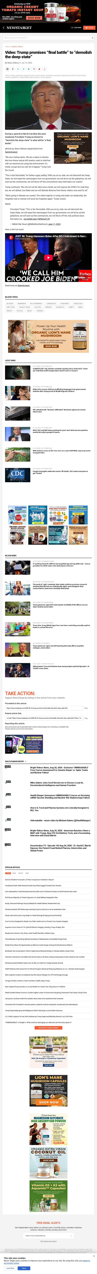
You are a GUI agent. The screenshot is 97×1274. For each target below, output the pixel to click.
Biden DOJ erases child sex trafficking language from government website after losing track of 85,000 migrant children (59, 390)
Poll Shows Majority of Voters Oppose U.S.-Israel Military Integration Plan (31, 897)
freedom (8, 77)
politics (37, 77)
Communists (40, 75)
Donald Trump (75, 75)
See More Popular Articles (48, 1028)
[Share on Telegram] (23, 69)
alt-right (12, 75)
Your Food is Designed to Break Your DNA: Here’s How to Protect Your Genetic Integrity (36, 921)
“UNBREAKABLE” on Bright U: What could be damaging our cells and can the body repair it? (38, 1022)
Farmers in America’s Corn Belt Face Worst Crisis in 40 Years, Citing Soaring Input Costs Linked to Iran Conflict (44, 957)
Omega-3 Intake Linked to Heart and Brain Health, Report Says (27, 981)
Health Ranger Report (14, 761)
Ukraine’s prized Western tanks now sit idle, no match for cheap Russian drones (34, 963)
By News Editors (12, 63)
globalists (15, 77)
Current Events (17, 47)
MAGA (27, 77)
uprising (48, 77)
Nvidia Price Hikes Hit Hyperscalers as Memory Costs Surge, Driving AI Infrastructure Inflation (38, 945)
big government (29, 75)
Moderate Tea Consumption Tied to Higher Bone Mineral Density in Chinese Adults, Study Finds (39, 951)
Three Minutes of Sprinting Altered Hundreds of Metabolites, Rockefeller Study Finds (36, 939)
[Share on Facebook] (13, 69)
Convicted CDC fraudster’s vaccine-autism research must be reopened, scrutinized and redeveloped (41, 1004)
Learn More (10, 1268)
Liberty (21, 77)
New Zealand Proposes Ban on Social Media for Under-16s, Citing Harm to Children (35, 987)
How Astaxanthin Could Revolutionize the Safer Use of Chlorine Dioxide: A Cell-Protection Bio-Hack (41, 891)
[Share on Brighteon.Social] (7, 69)
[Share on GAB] (29, 69)
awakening (19, 75)
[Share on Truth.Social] (34, 69)
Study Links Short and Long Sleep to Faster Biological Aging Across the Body (33, 915)
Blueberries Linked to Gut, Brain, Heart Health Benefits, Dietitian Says (29, 933)
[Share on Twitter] (18, 69)
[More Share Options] (44, 69)
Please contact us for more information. (19, 729)
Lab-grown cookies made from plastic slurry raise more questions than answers (34, 999)
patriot (32, 77)
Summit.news (11, 152)
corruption (57, 75)
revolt (42, 77)
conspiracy (49, 75)
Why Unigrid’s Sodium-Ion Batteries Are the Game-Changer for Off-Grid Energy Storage (36, 975)
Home (7, 47)
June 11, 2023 (54, 224)
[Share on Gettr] (39, 69)
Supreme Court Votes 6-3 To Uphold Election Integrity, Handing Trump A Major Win (35, 927)
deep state (65, 75)
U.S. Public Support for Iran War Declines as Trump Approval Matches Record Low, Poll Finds (38, 1016)
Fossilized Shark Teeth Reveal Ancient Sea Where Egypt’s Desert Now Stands (33, 886)
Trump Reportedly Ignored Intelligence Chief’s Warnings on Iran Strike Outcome (33, 1011)
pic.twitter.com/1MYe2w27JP (37, 219)
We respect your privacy (49, 1241)
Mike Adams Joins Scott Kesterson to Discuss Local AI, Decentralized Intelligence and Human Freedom (56, 784)
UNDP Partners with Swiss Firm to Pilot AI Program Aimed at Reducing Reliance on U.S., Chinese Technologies (44, 969)
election (83, 75)
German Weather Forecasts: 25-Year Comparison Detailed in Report (29, 880)
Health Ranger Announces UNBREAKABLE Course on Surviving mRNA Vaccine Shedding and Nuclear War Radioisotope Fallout (60, 796)
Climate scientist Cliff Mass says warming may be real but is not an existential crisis (35, 909)
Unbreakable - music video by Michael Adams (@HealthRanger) (60, 820)
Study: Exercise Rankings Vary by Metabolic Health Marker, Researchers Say (32, 903)
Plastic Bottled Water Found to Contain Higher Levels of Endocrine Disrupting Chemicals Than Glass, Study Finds (46, 993)
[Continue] (71, 1236)
